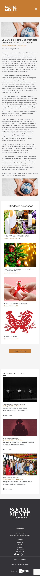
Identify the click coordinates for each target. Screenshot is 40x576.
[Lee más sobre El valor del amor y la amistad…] (20, 289)
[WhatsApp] (25, 554)
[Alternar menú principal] (36, 8)
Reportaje (21, 406)
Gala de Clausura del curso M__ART (14, 404)
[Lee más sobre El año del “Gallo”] (20, 322)
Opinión (6, 238)
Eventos (20, 479)
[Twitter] (18, 554)
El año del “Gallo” (10, 336)
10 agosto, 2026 (9, 406)
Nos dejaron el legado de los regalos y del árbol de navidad (19, 270)
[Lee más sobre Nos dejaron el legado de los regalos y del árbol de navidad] (20, 254)
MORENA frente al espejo (10, 438)
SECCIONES (20, 542)
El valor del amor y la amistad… (16, 303)
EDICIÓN (20, 544)
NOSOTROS (20, 540)
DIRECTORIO (20, 549)
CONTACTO (20, 551)
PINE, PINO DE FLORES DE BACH (16, 236)
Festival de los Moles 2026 (11, 478)
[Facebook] (15, 554)
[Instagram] (22, 554)
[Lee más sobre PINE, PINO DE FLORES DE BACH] (20, 221)
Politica (20, 440)
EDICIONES (20, 547)
